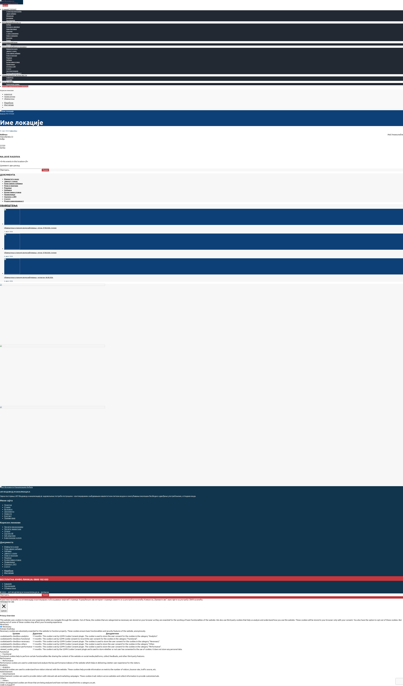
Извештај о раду (12, 49)
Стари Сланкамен (12, 33)
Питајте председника (13, 527)
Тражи (45, 170)
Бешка (8, 40)
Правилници (10, 64)
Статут (8, 69)
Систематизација (12, 71)
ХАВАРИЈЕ (9, 78)
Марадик (9, 31)
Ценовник (9, 18)
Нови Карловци (11, 29)
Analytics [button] (4, 665)
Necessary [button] (4, 624)
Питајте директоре (12, 529)
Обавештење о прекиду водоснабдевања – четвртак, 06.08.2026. (28, 277)
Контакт (7, 82)
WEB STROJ (13, 131)
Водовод (11, 22)
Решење (9, 58)
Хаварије (8, 584)
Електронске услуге (13, 538)
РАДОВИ (9, 80)
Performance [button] (5, 658)
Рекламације (10, 20)
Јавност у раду (11, 51)
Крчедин (9, 38)
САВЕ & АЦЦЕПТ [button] (7, 685)
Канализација (9, 42)
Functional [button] (4, 652)
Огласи (7, 531)
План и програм (11, 55)
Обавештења (14, 75)
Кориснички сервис (13, 84)
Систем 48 (8, 533)
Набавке (9, 60)
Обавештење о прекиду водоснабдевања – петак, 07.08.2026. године (30, 228)
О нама (9, 9)
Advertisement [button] (6, 672)
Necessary (7, 627)
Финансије (10, 16)
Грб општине (10, 536)
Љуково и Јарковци (13, 27)
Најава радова (9, 97)
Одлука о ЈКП (11, 66)
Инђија (8, 25)
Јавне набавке (11, 14)
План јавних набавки (13, 53)
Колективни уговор (13, 62)
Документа (14, 47)
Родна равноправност (14, 73)
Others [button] (3, 678)
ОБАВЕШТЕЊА (9, 205)
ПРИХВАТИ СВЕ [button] (7, 602)
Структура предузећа (13, 11)
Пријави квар (15, 86)
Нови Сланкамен (12, 36)
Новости (8, 514)
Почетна (2, 113)
